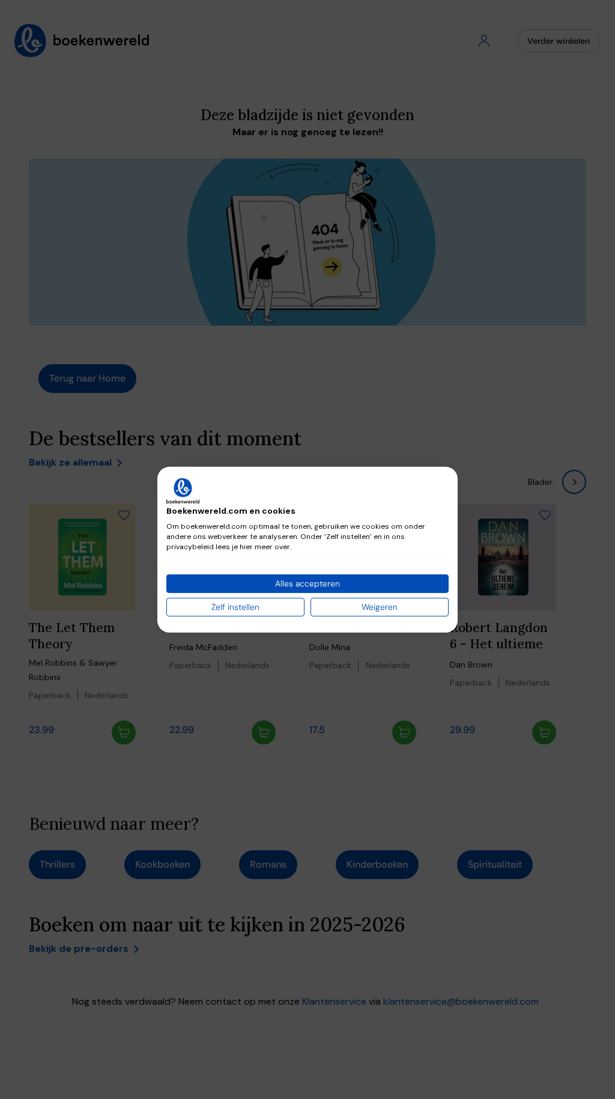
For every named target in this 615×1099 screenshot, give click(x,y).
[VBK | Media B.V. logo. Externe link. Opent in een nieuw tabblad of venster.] (182, 490)
